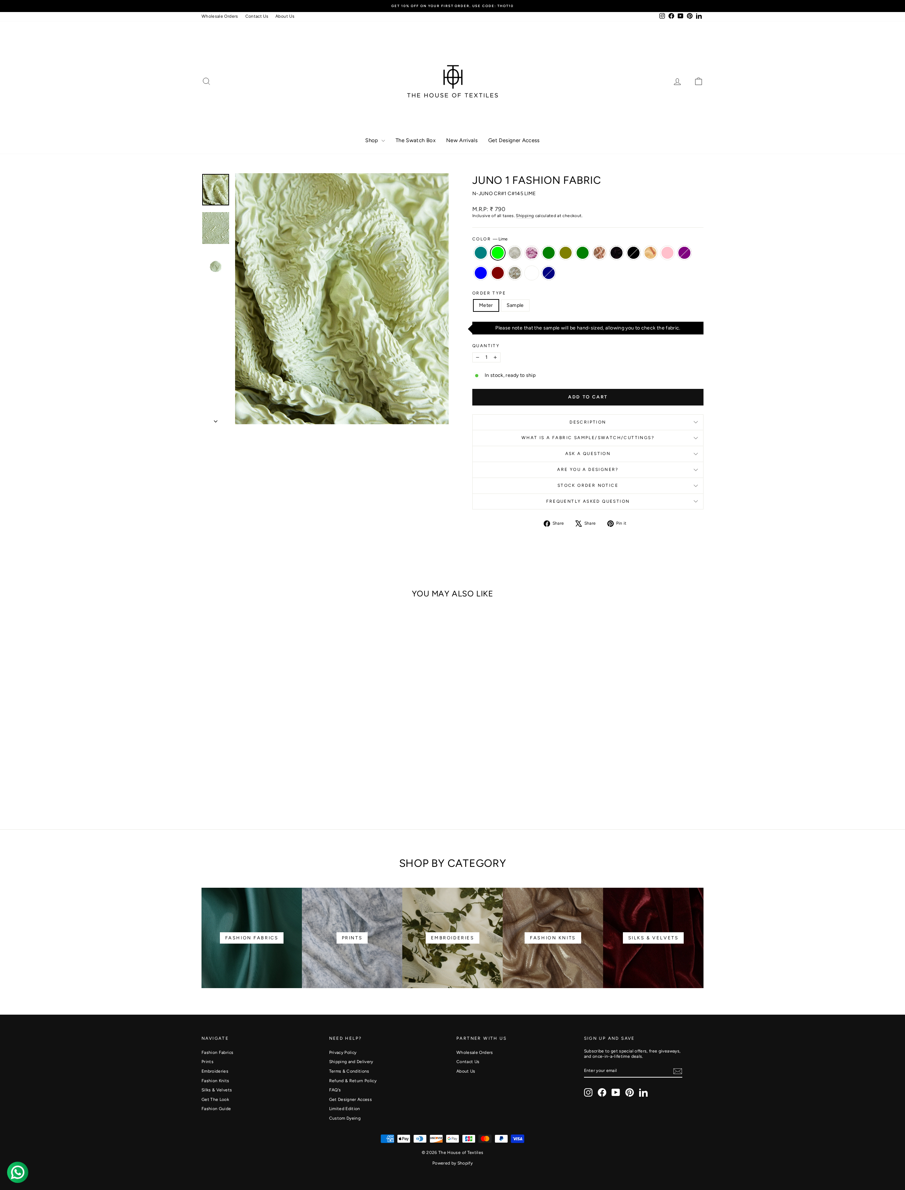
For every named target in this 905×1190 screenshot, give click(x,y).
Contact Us (257, 16)
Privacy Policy (343, 1052)
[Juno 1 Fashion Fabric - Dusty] (227, 779)
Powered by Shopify (452, 1163)
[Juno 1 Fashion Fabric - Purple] (237, 787)
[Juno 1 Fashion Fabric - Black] (294, 779)
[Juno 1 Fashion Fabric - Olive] (256, 779)
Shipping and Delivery (351, 1061)
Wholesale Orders (220, 16)
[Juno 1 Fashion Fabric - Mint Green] (247, 779)
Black (633, 253)
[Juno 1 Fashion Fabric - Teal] (208, 779)
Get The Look (215, 1099)
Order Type (489, 293)
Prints (208, 1061)
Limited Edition (344, 1108)
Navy (549, 273)
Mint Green (549, 253)
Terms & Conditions (349, 1071)
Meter (486, 305)
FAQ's (335, 1089)
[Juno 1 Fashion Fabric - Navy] (285, 787)
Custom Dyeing (345, 1118)
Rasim (532, 273)
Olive (566, 253)
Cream (515, 273)
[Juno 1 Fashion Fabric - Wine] (285, 779)
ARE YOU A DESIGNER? (588, 469)
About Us (284, 16)
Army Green (583, 253)
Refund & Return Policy (353, 1080)
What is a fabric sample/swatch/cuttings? (587, 437)
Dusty (515, 253)
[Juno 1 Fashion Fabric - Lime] (218, 779)
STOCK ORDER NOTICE (587, 485)
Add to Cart (261, 750)
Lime (498, 253)
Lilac (532, 253)
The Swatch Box (416, 140)
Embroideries (215, 1071)
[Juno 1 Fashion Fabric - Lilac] (237, 779)
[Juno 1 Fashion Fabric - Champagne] (304, 779)
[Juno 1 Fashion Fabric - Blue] (247, 787)
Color (490, 239)
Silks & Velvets (217, 1089)
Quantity (486, 345)
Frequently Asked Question (588, 501)
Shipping (525, 215)
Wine (616, 253)
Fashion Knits (215, 1080)
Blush (599, 253)
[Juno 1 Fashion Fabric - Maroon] (256, 787)
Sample (515, 305)
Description (588, 422)
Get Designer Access (514, 140)
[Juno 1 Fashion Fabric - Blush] (275, 779)
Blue (481, 273)
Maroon (498, 273)
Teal (481, 253)
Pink (667, 253)
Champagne (650, 253)
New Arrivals (462, 140)
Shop (372, 140)
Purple (684, 253)
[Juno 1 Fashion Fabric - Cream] (266, 787)
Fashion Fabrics (217, 1052)
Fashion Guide (216, 1108)
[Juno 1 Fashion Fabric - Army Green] (266, 779)
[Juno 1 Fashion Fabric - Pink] (313, 779)
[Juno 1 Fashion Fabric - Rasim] (275, 787)
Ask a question (588, 453)
